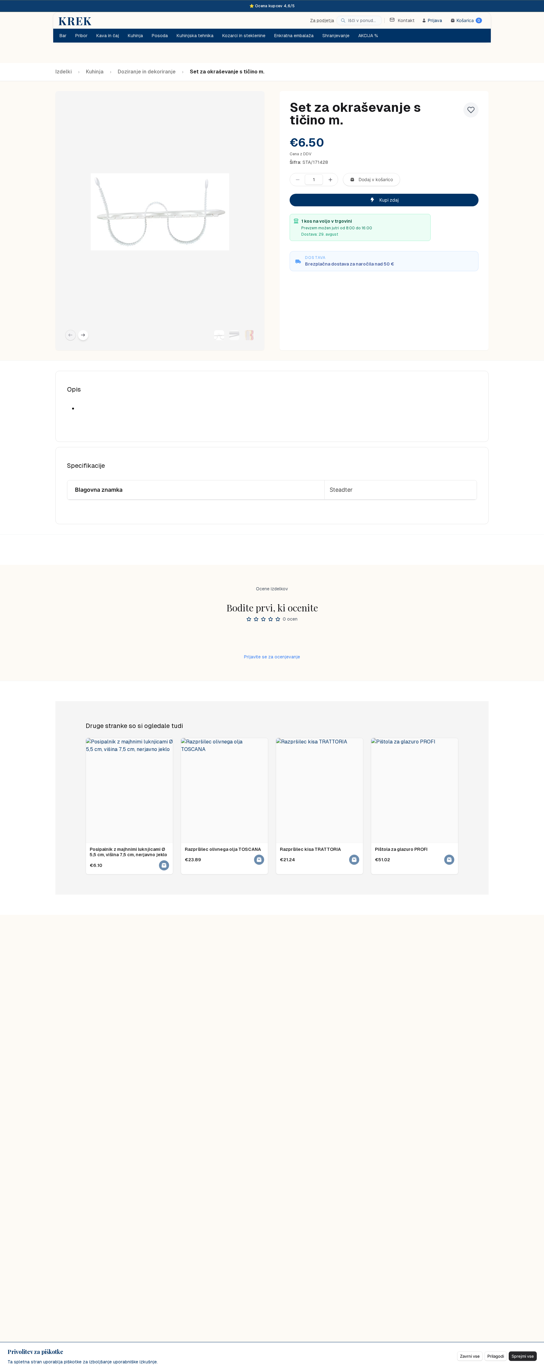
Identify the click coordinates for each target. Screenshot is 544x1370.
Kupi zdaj (389, 200)
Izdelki (63, 72)
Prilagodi (495, 1356)
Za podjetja (322, 20)
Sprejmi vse (523, 1356)
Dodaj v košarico (376, 179)
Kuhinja (95, 72)
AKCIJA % (368, 35)
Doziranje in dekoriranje (147, 72)
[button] (219, 335)
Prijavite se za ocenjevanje (272, 656)
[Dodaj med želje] (471, 110)
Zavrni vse (470, 1356)
